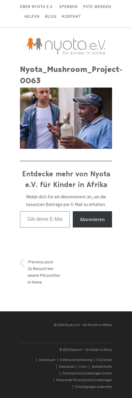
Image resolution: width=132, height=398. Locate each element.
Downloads (67, 366)
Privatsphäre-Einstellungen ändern (87, 373)
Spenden (68, 6)
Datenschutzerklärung (76, 360)
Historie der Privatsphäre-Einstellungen (84, 380)
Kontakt (71, 16)
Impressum (47, 360)
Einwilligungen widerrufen (93, 387)
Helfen (32, 16)
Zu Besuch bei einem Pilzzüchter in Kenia (44, 272)
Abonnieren (92, 219)
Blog (50, 16)
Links (83, 366)
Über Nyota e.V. (36, 6)
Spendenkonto (101, 366)
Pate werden (97, 6)
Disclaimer (104, 360)
